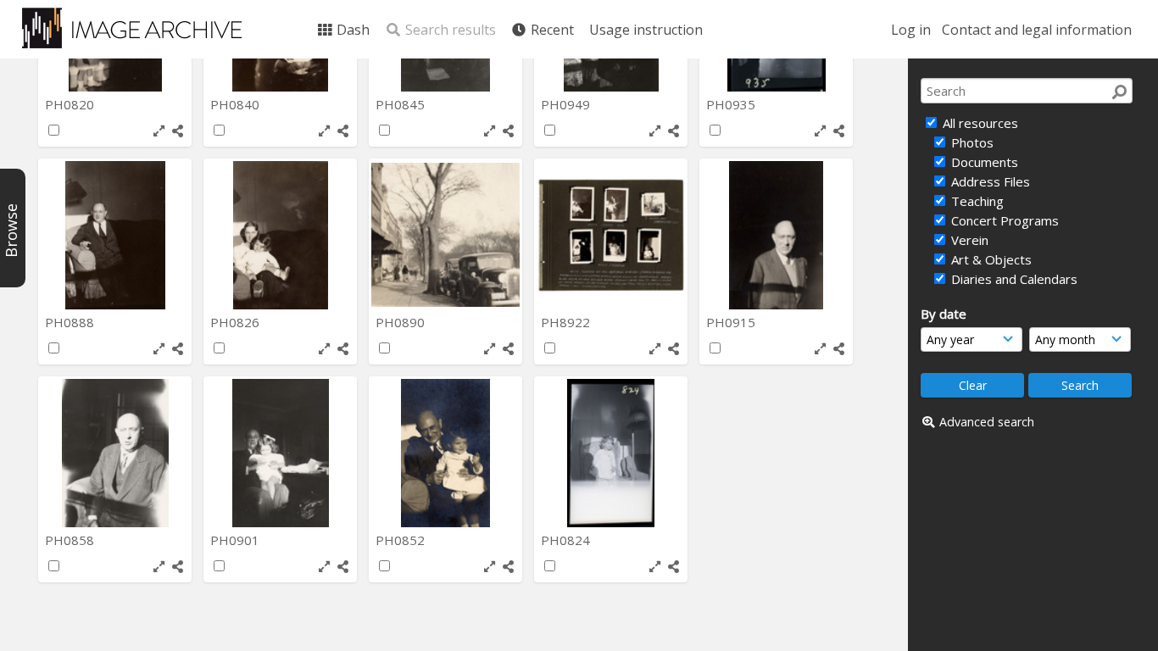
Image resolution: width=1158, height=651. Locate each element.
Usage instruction (646, 29)
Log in (911, 29)
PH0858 (71, 539)
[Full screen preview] (158, 131)
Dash (351, 29)
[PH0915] (776, 235)
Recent (550, 29)
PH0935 (732, 104)
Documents (983, 161)
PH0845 (402, 104)
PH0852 (402, 539)
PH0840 (236, 104)
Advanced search (986, 422)
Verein (968, 239)
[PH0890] (445, 235)
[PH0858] (115, 453)
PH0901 (236, 539)
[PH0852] (445, 453)
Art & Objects (990, 259)
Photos (971, 142)
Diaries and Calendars (1012, 278)
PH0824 (567, 539)
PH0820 (71, 104)
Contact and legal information (1037, 29)
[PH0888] (115, 235)
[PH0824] (611, 453)
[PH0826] (280, 235)
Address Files (989, 181)
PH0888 (71, 322)
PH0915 (732, 322)
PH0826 (236, 322)
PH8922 (567, 322)
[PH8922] (611, 235)
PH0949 (567, 104)
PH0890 (402, 322)
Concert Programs (1003, 220)
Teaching (976, 200)
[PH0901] (280, 453)
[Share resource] (177, 131)
